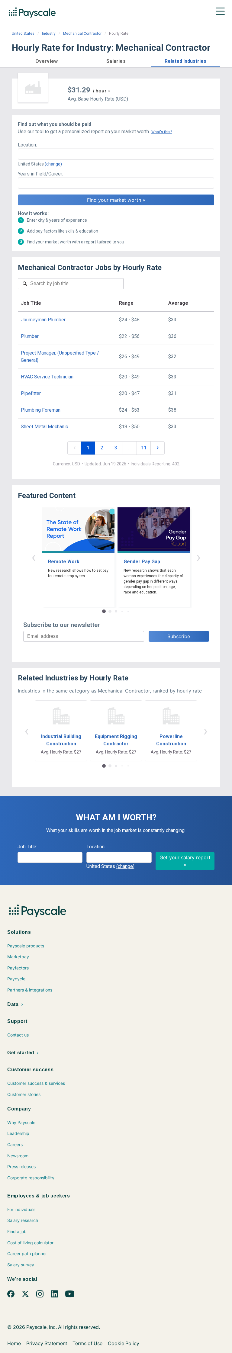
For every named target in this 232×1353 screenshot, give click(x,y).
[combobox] (116, 154)
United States (23, 33)
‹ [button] (33, 557)
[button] (46, 60)
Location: (27, 145)
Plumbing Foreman (40, 410)
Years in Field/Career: (40, 174)
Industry (49, 33)
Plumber (30, 336)
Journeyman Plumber (43, 320)
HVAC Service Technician (47, 377)
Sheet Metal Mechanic (44, 426)
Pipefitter (31, 393)
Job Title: (27, 847)
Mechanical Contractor (82, 33)
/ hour (99, 90)
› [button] (198, 557)
